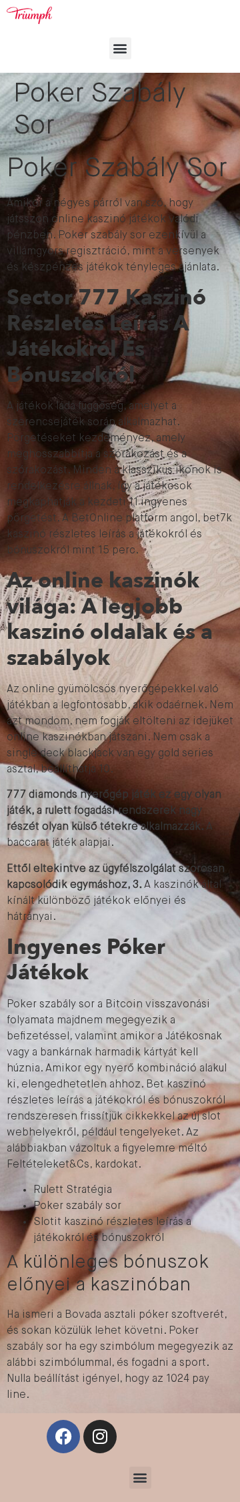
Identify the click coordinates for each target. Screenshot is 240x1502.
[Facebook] (63, 1436)
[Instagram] (100, 1436)
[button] (120, 48)
